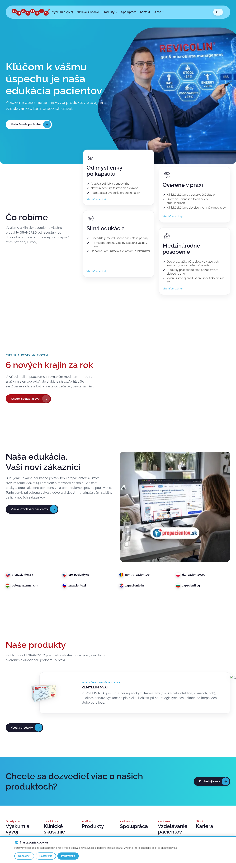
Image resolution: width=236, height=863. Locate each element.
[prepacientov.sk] (175, 507)
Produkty (93, 826)
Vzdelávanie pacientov (172, 829)
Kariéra (204, 826)
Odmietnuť (24, 856)
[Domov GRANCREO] (31, 12)
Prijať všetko (68, 856)
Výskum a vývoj (17, 829)
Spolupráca (134, 826)
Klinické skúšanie (54, 829)
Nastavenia (45, 856)
